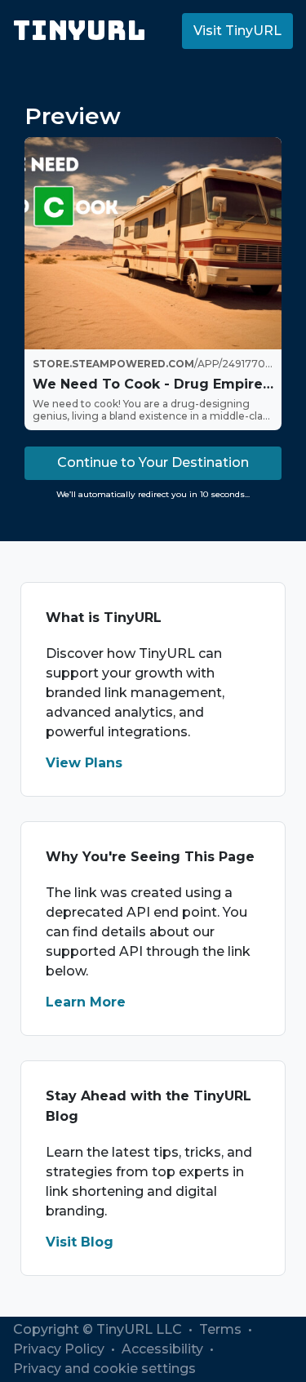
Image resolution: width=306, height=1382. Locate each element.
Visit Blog (79, 1242)
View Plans (84, 763)
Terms (222, 1329)
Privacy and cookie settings (104, 1368)
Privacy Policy (60, 1349)
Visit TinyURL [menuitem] (237, 30)
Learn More (86, 1002)
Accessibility (164, 1349)
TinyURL (79, 30)
